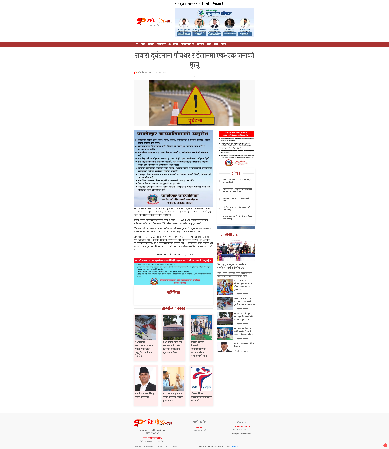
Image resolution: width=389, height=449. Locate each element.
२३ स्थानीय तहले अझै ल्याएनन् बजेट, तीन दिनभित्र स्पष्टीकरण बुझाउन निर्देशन (172, 347)
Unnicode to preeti (163, 446)
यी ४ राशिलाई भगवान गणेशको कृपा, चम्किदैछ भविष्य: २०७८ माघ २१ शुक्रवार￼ (243, 285)
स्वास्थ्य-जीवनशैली (187, 44)
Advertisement (148, 446)
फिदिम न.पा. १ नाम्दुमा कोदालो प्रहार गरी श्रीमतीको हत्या (237, 208)
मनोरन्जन (200, 44)
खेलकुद (223, 44)
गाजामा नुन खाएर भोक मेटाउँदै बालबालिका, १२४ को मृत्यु (237, 217)
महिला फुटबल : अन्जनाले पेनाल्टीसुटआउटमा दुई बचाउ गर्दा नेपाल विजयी (237, 190)
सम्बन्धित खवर (173, 308)
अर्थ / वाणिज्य (173, 44)
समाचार (151, 44)
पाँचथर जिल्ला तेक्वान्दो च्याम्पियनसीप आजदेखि (201, 397)
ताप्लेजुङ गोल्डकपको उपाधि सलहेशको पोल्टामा (236, 199)
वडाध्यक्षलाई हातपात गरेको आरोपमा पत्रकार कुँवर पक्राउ (173, 397)
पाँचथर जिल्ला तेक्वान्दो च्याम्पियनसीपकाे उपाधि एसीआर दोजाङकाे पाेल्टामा (199, 349)
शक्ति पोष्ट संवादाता (144, 72)
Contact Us (175, 446)
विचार (209, 44)
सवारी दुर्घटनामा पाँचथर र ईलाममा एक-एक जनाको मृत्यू (194, 60)
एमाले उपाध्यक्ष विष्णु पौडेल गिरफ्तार (144, 395)
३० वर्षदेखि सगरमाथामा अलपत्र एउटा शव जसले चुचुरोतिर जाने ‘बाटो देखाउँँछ (144, 349)
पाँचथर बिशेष (161, 44)
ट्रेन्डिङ (236, 173)
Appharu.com (235, 446)
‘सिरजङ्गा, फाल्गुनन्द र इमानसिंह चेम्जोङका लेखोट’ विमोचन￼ (231, 266)
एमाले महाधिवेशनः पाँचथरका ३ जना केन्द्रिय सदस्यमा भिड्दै (237, 181)
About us (138, 446)
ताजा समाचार (227, 234)
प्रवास (216, 44)
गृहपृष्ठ (143, 44)
